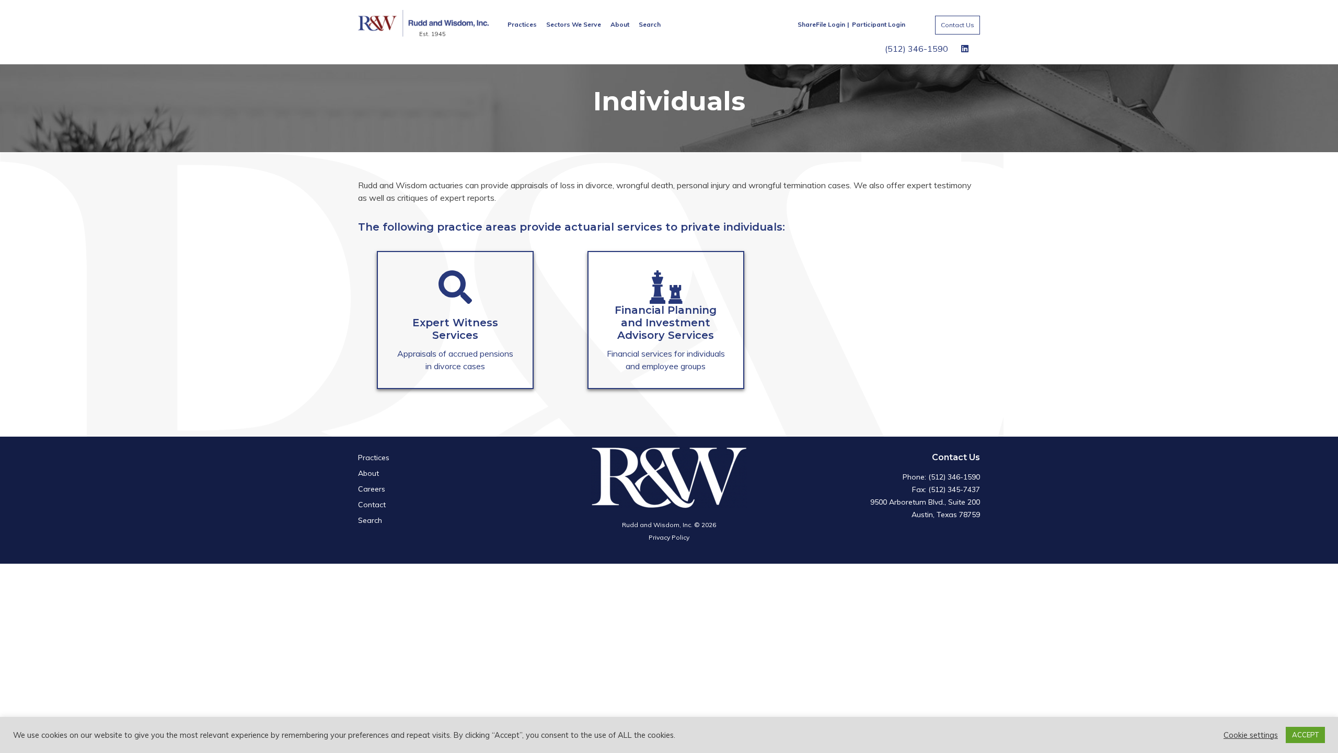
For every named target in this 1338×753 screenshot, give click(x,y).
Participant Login (878, 24)
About (619, 24)
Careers (371, 489)
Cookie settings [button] (1251, 735)
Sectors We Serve (573, 24)
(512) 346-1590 (916, 48)
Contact (372, 504)
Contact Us (957, 25)
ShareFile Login (821, 24)
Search (650, 24)
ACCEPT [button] (1305, 735)
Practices (522, 24)
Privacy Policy (669, 537)
